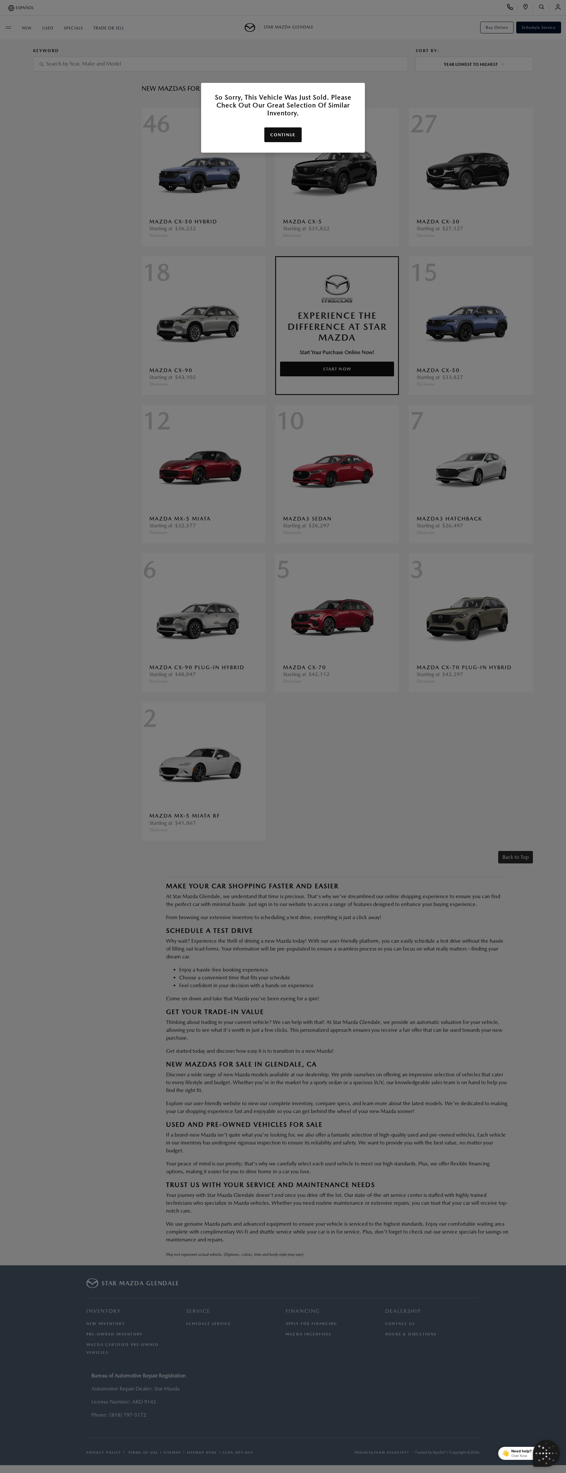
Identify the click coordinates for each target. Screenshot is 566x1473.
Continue (282, 134)
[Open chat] (546, 1453)
